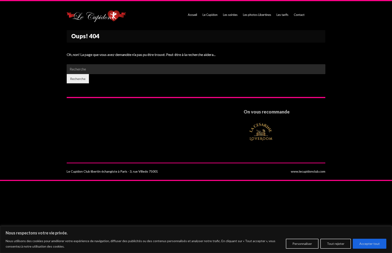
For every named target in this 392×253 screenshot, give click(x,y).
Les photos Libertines (257, 15)
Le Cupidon (210, 15)
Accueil (192, 15)
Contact (299, 15)
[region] (196, 239)
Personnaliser (302, 244)
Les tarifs (282, 15)
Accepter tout (369, 244)
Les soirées (230, 15)
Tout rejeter (335, 244)
